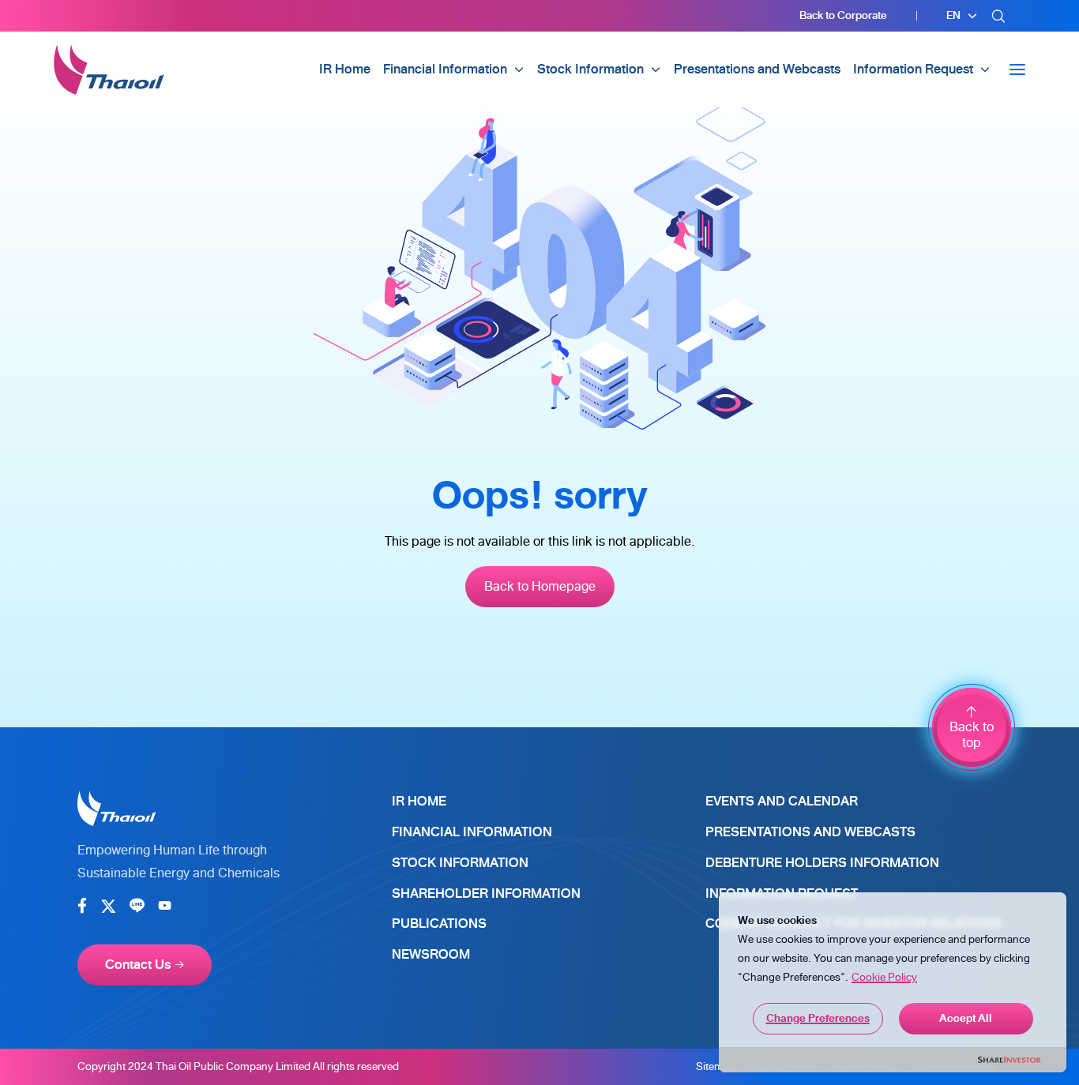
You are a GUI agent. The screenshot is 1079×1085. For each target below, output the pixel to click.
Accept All (965, 1018)
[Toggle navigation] (1017, 69)
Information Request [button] (913, 69)
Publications (439, 923)
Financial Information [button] (445, 69)
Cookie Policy (884, 977)
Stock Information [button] (590, 69)
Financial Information (472, 832)
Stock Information (460, 862)
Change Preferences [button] (818, 1018)
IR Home (344, 69)
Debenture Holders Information (822, 862)
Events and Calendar (781, 801)
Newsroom (431, 954)
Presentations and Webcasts (757, 69)
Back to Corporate (842, 15)
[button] (962, 15)
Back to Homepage (540, 586)
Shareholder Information (486, 893)
